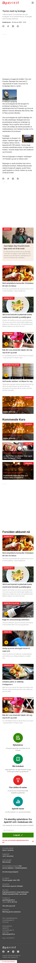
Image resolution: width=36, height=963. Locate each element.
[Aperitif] (10, 3)
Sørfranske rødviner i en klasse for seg (17, 381)
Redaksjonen (6, 22)
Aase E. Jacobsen (8, 850)
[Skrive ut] (17, 26)
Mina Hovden (6, 862)
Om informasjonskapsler (10, 872)
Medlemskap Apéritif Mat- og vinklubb (14, 894)
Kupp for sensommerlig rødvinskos (15, 620)
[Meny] (33, 3)
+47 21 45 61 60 (12, 902)
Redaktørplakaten (21, 868)
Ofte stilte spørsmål (8, 906)
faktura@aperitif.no (8, 934)
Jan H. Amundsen (7, 856)
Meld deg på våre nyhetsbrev (11, 912)
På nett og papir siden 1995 (11, 880)
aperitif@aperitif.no (8, 900)
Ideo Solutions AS (13, 957)
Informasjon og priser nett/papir (12, 886)
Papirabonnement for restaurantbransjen (15, 892)
